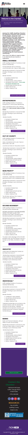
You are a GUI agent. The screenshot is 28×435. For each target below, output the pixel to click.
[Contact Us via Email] (18, 398)
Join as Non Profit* (18, 200)
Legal (17, 433)
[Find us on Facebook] (9, 398)
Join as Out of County (18, 165)
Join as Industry (19, 275)
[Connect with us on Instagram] (12, 398)
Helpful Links (14, 410)
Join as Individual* (19, 313)
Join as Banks (20, 343)
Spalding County (14, 407)
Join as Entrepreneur (18, 131)
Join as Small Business (17, 95)
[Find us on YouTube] (15, 398)
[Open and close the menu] (19, 3)
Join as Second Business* (17, 244)
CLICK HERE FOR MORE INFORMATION (15, 83)
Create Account (14, 372)
